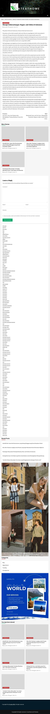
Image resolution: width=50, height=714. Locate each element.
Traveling (5, 567)
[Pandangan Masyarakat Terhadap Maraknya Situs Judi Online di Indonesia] (13, 159)
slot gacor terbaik (6, 272)
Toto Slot (5, 378)
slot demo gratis (6, 329)
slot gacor (5, 259)
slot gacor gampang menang (9, 270)
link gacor (5, 431)
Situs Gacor (5, 413)
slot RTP (4, 269)
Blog (4, 562)
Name (4, 204)
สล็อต (4, 239)
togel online (5, 393)
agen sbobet (5, 284)
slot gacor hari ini (6, 237)
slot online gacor (6, 317)
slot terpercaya (6, 255)
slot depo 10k (6, 327)
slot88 (4, 265)
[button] (3, 15)
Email (27, 204)
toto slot (4, 226)
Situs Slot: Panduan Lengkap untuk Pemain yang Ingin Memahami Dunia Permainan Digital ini (35, 145)
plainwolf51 (6, 27)
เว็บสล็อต (5, 260)
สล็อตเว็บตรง (5, 234)
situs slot (5, 229)
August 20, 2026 (12, 148)
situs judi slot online (7, 275)
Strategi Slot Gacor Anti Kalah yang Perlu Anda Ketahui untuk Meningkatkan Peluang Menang (23, 455)
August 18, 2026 (36, 148)
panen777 (5, 289)
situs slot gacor (6, 252)
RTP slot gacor (6, 302)
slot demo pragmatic (7, 305)
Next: (36, 116)
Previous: (13, 116)
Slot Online (5, 425)
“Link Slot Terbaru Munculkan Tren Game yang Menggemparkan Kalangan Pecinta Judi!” (22, 460)
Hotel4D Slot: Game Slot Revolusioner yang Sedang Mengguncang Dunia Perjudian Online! (12, 145)
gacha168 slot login (7, 280)
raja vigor (5, 245)
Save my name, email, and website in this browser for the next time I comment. (22, 215)
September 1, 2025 (12, 27)
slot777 (4, 227)
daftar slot (5, 347)
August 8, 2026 (36, 670)
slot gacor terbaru (6, 338)
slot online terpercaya (7, 244)
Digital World (6, 565)
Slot (3, 231)
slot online (5, 235)
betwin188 (5, 240)
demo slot (5, 299)
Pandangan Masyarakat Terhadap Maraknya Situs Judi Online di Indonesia (19, 451)
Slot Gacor (5, 267)
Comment (5, 186)
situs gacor (5, 304)
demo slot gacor (6, 312)
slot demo (5, 287)
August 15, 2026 (12, 172)
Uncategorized (6, 22)
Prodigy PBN (12, 704)
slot (3, 232)
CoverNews (29, 712)
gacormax (5, 257)
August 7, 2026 (12, 695)
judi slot (4, 358)
